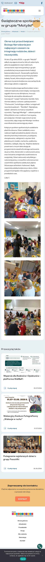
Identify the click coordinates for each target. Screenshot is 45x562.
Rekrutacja (22, 537)
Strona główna (23, 521)
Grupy (23, 531)
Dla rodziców (22, 534)
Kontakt (22, 499)
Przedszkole (23, 527)
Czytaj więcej (12, 388)
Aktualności (22, 524)
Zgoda (23, 559)
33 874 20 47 (8, 3)
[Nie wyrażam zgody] (42, 555)
